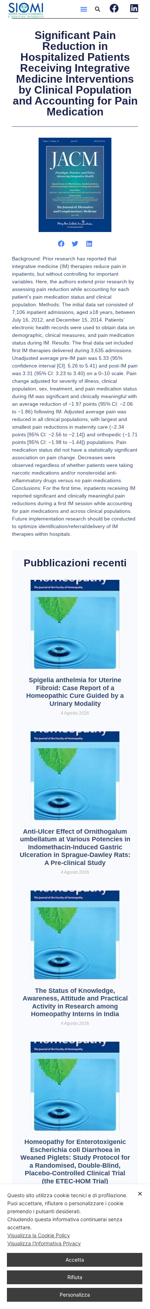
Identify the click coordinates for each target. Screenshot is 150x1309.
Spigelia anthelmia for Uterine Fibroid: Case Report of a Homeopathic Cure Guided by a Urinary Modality (75, 691)
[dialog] (75, 1246)
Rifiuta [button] (74, 1277)
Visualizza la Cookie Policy (38, 1235)
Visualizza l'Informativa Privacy (44, 1243)
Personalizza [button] (75, 1295)
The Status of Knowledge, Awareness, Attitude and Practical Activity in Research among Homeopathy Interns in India (75, 1002)
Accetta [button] (75, 1260)
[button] (83, 9)
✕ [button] (140, 1194)
